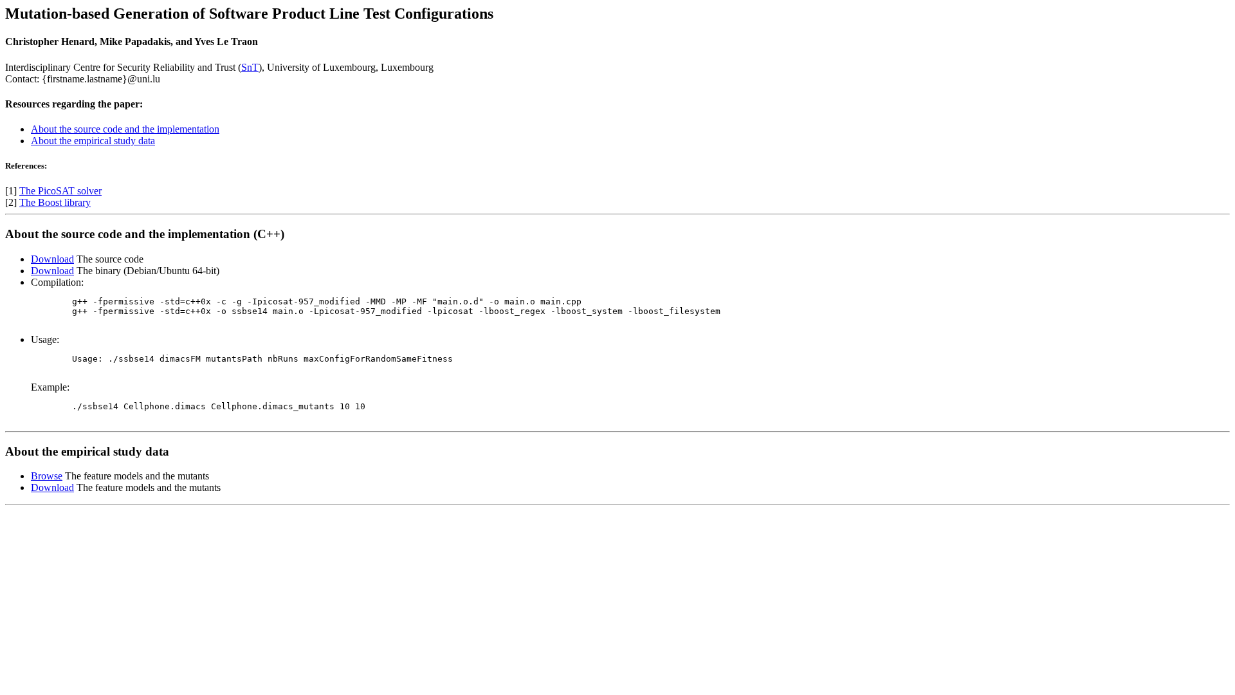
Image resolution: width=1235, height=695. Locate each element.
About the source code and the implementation (125, 129)
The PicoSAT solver (60, 190)
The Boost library (55, 202)
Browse (46, 475)
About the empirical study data (93, 140)
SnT (250, 67)
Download (52, 259)
